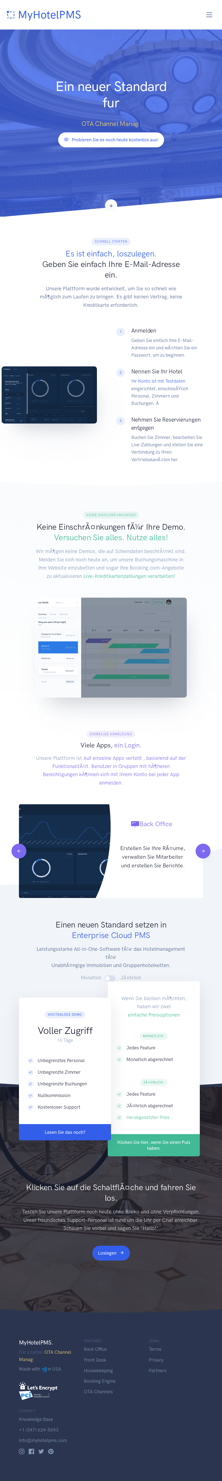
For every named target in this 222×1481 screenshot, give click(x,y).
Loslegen (107, 1253)
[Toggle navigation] (209, 14)
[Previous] (18, 851)
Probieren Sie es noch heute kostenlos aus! (114, 139)
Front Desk (95, 1360)
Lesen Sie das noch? (65, 1132)
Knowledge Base (36, 1419)
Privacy (156, 1360)
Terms (155, 1349)
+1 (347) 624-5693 (38, 1430)
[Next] (202, 851)
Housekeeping (98, 1370)
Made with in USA (40, 1361)
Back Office (95, 1349)
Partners (157, 1370)
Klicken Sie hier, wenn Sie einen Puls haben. (153, 1145)
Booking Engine (100, 1381)
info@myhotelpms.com (43, 1440)
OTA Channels (98, 1391)
